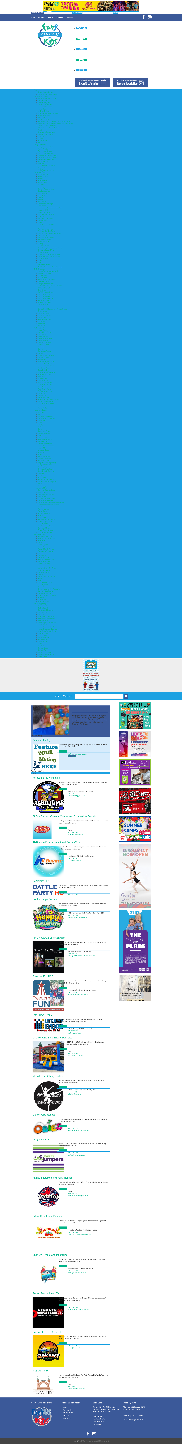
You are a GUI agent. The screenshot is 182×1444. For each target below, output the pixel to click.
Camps (36, 90)
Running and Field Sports (46, 576)
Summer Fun (42, 650)
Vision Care (42, 324)
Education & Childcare (41, 96)
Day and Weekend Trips (46, 189)
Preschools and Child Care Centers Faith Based (54, 121)
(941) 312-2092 (73, 1307)
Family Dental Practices (46, 296)
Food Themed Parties (45, 364)
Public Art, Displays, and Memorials (49, 233)
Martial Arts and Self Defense (47, 568)
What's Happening (40, 604)
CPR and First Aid (44, 288)
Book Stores (42, 496)
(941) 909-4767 (73, 1232)
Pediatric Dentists (43, 313)
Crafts (40, 427)
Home (33, 17)
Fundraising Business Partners (48, 155)
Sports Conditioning (44, 587)
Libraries (41, 216)
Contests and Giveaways (46, 610)
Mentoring (41, 452)
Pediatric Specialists (44, 315)
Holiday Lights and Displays (47, 623)
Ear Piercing (42, 507)
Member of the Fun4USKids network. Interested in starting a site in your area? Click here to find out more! (106, 1409)
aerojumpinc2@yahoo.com (77, 796)
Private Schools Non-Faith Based (49, 128)
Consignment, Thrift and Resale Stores (51, 503)
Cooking (40, 425)
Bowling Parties (43, 336)
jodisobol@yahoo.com (75, 1094)
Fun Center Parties (44, 368)
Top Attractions (43, 258)
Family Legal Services (45, 151)
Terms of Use (67, 1410)
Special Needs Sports (45, 583)
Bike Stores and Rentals (46, 494)
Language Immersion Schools (48, 113)
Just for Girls (42, 448)
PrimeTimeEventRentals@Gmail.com (80, 1234)
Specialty (41, 473)
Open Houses (42, 635)
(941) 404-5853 (73, 1386)
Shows (40, 644)
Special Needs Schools (45, 134)
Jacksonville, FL (99, 1419)
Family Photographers (45, 153)
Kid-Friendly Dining (44, 513)
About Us (66, 1415)
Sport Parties (42, 406)
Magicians (41, 376)
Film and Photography (45, 439)
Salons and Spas (43, 241)
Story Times (42, 477)
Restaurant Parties (44, 397)
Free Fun (41, 199)
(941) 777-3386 (73, 992)
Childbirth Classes (44, 281)
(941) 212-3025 (73, 858)
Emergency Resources (45, 147)
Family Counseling (44, 294)
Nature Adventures (44, 227)
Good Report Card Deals (46, 616)
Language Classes (44, 450)
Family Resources (40, 145)
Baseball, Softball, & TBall (46, 538)
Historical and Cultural (45, 444)
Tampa (115, 13)
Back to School (43, 608)
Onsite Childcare (43, 119)
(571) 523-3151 (73, 894)
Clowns (40, 349)
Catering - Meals (43, 345)
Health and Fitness (44, 557)
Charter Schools (43, 100)
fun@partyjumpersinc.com (76, 1155)
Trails (39, 263)
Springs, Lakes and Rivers (46, 250)
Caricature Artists (43, 340)
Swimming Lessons (44, 593)
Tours (40, 260)
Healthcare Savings (44, 300)
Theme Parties (43, 408)
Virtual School (42, 140)
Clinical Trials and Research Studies (50, 286)
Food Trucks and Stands (46, 366)
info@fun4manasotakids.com (77, 754)
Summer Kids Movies (45, 652)
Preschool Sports (43, 572)
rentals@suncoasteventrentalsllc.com (80, 1348)
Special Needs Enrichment (46, 471)
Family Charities (43, 149)
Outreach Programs (44, 458)
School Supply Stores (45, 521)
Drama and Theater (44, 431)
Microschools (42, 117)
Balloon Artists (42, 334)
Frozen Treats (42, 511)
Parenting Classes (44, 460)
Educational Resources (45, 105)
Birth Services (42, 277)
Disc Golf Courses (44, 191)
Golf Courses (42, 206)
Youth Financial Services (46, 170)
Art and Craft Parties (44, 332)
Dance (40, 429)
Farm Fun (41, 614)
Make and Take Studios (46, 218)
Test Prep (41, 136)
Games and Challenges (46, 204)
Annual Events (42, 606)
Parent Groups (43, 161)
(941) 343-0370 (73, 1153)
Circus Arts (41, 420)
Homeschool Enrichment (46, 446)
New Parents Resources (46, 159)
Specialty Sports (43, 585)
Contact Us (67, 1418)
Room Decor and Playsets (46, 519)
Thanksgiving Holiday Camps (47, 94)
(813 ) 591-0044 (73, 954)
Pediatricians (42, 317)
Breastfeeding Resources (46, 279)
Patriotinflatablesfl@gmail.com (78, 1195)
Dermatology (42, 290)
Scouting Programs (44, 467)
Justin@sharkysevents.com (77, 1273)
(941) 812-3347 (73, 794)
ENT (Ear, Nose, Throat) (46, 292)
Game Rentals (42, 370)
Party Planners (43, 387)
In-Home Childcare (44, 111)
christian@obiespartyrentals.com (78, 1130)
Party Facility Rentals (45, 383)
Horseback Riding (44, 564)
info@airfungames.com (75, 834)
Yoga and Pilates (43, 602)
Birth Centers (42, 275)
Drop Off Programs (44, 102)
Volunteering (42, 486)
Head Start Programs (45, 107)
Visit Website (72, 756)
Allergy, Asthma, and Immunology (49, 271)
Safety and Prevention (45, 465)
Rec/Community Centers (46, 237)
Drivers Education (44, 433)
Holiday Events (43, 620)
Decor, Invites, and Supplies (47, 355)
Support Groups (43, 168)
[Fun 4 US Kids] (50, 35)
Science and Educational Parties (48, 399)
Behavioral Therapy (44, 273)
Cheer (40, 543)
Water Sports (42, 599)
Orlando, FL (98, 1416)
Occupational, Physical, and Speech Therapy (53, 309)
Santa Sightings (43, 639)
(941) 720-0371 (73, 1128)
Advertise (59, 17)
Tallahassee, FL (99, 1422)
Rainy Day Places (44, 235)
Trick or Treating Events (46, 654)
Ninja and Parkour (44, 570)
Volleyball (41, 597)
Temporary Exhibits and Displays (49, 254)
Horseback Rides (43, 210)
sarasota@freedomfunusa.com (78, 994)
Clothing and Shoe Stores (46, 498)
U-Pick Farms (42, 656)
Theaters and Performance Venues (49, 256)
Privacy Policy (68, 1413)
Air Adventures (43, 174)
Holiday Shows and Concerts (47, 629)
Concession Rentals (44, 351)
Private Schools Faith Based (47, 126)
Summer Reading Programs (47, 481)
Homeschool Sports (44, 562)
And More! (97, 1424)
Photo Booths (42, 393)
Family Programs (43, 437)
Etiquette (41, 435)
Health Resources (40, 269)
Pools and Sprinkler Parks (46, 231)
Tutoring (40, 138)
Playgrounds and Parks (45, 229)
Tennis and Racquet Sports (47, 595)
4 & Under (41, 412)
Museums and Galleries (46, 225)
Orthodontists (42, 311)
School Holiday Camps (45, 92)
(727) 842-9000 (73, 832)
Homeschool (42, 109)
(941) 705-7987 (73, 1053)
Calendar (41, 17)
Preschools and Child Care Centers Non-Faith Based (55, 124)
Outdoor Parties (43, 380)
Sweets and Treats (44, 528)
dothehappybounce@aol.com (77, 917)
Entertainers (42, 359)
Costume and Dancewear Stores (49, 505)
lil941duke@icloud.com (75, 1055)
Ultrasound (41, 321)
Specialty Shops (43, 524)
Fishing (40, 197)
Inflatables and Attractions (46, 372)
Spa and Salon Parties (45, 401)
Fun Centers (42, 201)
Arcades (40, 178)
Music (40, 454)
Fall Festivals (42, 612)
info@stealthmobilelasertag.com (78, 1309)
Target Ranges (43, 252)
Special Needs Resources (46, 166)
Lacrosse (41, 566)
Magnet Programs (44, 115)
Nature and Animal (44, 456)
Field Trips (41, 195)
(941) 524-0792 (73, 1346)
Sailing (40, 578)
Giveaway (69, 17)
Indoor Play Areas (44, 212)
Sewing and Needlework (46, 469)
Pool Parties (42, 395)
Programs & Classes (40, 410)
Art (39, 414)
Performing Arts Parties (45, 391)
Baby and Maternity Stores (47, 490)
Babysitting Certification (45, 416)
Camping (41, 187)
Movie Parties (42, 378)
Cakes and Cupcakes (45, 338)
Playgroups (41, 164)
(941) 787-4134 (73, 1271)
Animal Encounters (44, 176)
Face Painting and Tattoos (46, 361)
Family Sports (42, 547)
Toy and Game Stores (45, 532)
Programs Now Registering (47, 463)
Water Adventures (44, 265)
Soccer (40, 580)
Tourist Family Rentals (45, 530)
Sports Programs (39, 534)
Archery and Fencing (45, 536)
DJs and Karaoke (43, 357)
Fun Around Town (40, 172)
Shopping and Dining (41, 488)
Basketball (41, 540)
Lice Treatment (43, 305)
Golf (39, 553)
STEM (40, 475)
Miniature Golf (42, 220)
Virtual (40, 484)
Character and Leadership (46, 418)
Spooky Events (43, 646)
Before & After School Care (47, 98)
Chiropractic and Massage (46, 284)
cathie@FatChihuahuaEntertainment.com (81, 956)
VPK (39, 142)
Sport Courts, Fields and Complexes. (50, 248)
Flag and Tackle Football (46, 549)
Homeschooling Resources (47, 157)
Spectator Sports (43, 246)
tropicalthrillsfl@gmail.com (76, 1388)
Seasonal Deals (43, 642)
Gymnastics (42, 555)
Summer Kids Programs (46, 479)
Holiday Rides (42, 625)
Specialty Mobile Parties (46, 404)
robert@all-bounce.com (75, 860)
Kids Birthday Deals (44, 374)
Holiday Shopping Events (46, 627)
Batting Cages (42, 183)
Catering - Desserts (44, 343)
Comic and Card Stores (45, 500)
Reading (40, 130)
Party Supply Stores (44, 389)
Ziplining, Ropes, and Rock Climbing (50, 267)
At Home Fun (42, 180)
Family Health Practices (46, 298)
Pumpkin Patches (43, 637)
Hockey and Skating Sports (47, 559)
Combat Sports (43, 545)
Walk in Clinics (42, 326)
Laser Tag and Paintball (46, 214)
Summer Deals (43, 648)
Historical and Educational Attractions (50, 208)
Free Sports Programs (45, 551)
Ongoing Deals (43, 633)
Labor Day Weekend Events (47, 631)
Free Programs (43, 441)
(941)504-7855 (73, 1031)
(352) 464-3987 (73, 1193)
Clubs (40, 423)
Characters (41, 347)
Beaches (41, 185)
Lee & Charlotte (77, 13)
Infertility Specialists (44, 303)
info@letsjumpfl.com (74, 1033)
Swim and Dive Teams (45, 591)
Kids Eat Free (42, 515)
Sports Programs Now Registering (49, 589)
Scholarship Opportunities (46, 132)
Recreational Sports (44, 239)
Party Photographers (45, 385)
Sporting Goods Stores (45, 526)
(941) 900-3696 (73, 915)
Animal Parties (42, 330)
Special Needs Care (44, 319)
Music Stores (42, 517)
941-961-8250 (72, 1092)
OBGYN (40, 307)
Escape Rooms (43, 193)
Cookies (40, 353)
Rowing (40, 574)
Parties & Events (39, 328)
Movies (40, 223)
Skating (40, 244)
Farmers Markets (43, 509)
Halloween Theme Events (46, 618)
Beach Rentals (43, 492)
